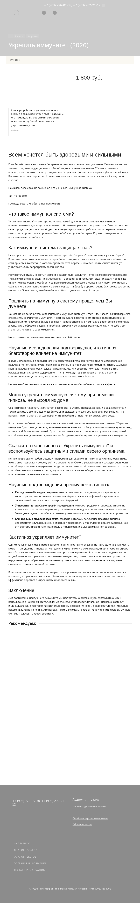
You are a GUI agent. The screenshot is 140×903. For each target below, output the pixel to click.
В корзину (70, 683)
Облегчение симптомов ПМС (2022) (29, 733)
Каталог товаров (25, 850)
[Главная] (10, 36)
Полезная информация (30, 863)
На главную (21, 843)
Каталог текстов (24, 856)
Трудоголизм (16, 664)
